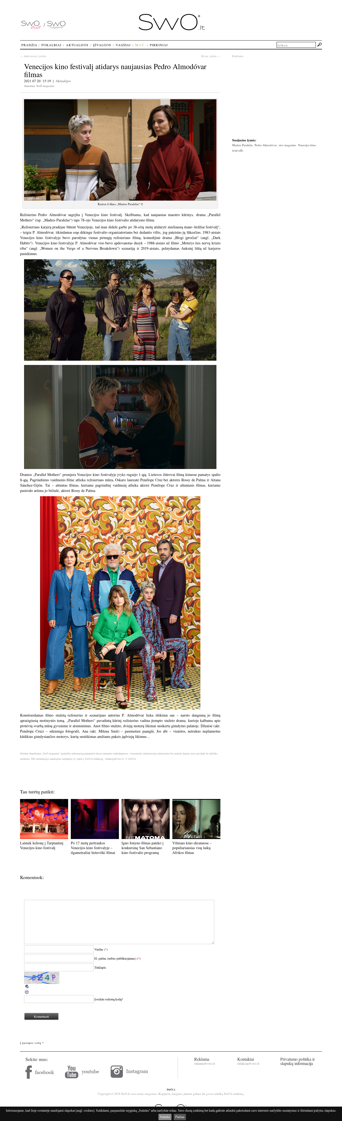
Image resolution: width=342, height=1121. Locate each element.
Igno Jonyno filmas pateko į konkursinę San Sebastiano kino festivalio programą (143, 847)
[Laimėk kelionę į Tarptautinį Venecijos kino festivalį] (44, 837)
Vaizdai (123, 45)
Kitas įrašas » (210, 56)
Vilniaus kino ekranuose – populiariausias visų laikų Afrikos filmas (192, 847)
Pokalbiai (51, 45)
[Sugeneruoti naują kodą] (27, 993)
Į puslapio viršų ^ (32, 1043)
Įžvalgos (102, 45)
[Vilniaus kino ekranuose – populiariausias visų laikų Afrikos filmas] (196, 837)
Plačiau (179, 1117)
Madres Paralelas (242, 145)
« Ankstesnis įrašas (33, 56)
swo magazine (287, 145)
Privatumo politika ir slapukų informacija (297, 1061)
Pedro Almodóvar (266, 145)
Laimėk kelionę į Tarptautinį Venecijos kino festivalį (41, 845)
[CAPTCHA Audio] (27, 988)
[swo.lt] (172, 29)
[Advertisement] (277, 95)
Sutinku (165, 1117)
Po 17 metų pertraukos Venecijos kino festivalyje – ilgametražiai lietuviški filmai (93, 847)
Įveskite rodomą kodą (108, 999)
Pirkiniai (159, 45)
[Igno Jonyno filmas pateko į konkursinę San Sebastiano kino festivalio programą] (146, 837)
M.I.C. (140, 45)
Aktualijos (63, 80)
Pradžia (29, 45)
